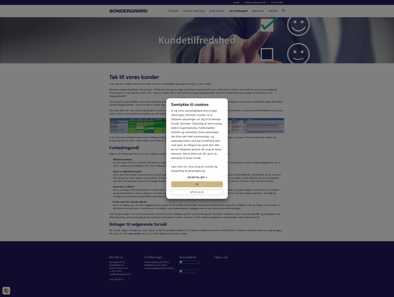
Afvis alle (197, 192)
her (203, 170)
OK (197, 184)
